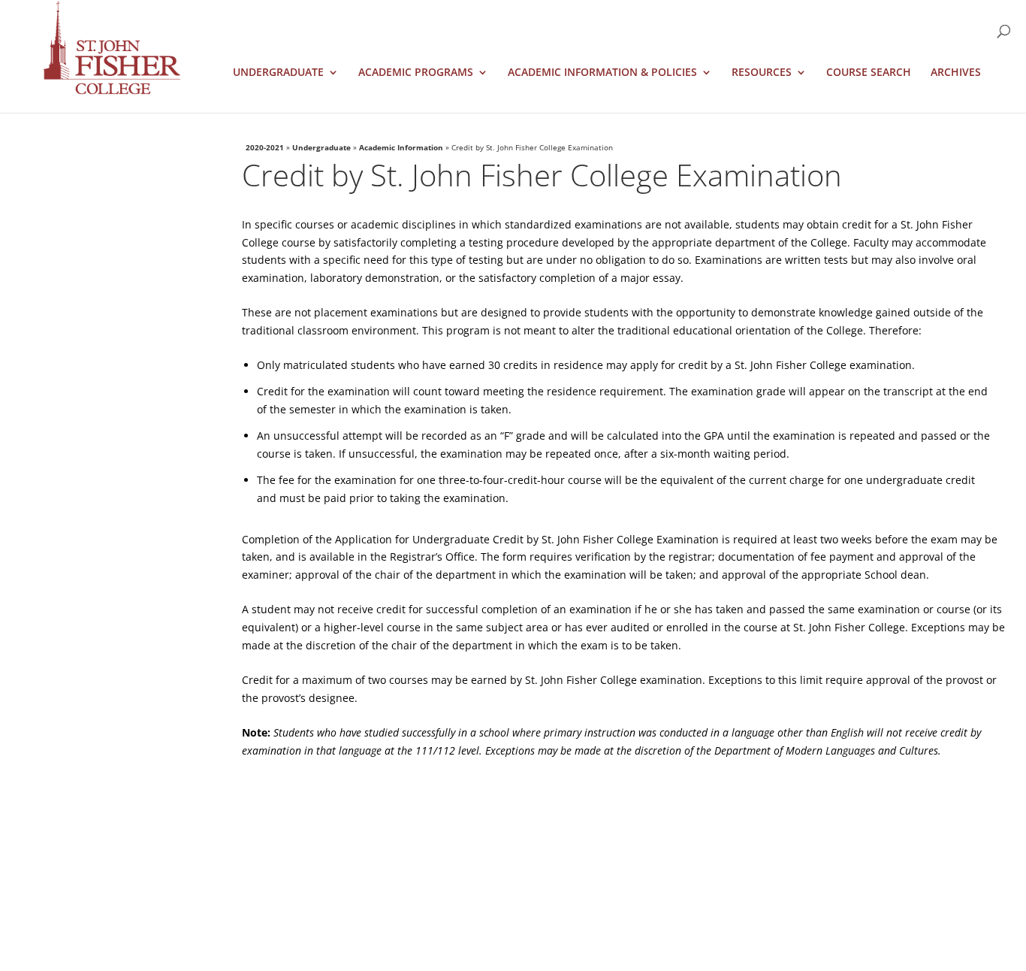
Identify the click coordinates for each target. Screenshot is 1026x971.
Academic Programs (415, 73)
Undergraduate (278, 73)
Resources (762, 73)
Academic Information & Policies (602, 73)
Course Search (868, 73)
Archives (956, 73)
